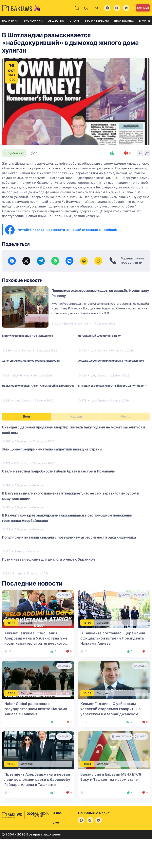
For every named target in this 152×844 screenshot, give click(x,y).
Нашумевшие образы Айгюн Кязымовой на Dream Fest (38, 385)
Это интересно (97, 20)
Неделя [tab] (76, 416)
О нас (57, 813)
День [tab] (27, 416)
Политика (10, 20)
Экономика (33, 20)
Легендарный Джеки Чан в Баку (99, 335)
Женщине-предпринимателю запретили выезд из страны (52, 449)
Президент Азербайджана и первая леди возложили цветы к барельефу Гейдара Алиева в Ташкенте (37, 779)
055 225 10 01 (132, 263)
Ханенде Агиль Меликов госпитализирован (31, 360)
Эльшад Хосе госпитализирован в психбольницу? (111, 360)
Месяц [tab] (125, 416)
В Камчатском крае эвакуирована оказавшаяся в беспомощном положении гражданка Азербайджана (67, 518)
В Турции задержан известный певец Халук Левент (112, 385)
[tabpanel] (76, 500)
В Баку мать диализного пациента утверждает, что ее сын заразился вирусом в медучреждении (70, 496)
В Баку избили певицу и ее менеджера (27, 335)
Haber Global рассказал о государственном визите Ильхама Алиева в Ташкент (35, 709)
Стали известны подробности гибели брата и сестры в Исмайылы (58, 471)
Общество (56, 20)
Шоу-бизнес (124, 20)
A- (140, 153)
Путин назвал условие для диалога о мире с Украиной (48, 559)
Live (146, 7)
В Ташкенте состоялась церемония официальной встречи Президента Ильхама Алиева (112, 638)
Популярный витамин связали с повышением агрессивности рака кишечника (69, 537)
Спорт (74, 20)
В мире (144, 20)
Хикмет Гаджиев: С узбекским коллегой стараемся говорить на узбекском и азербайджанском (110, 709)
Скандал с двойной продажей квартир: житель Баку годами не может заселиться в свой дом (73, 430)
